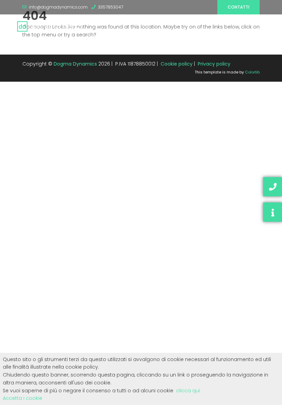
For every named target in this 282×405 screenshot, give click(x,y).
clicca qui (188, 390)
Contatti (238, 7)
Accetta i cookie (22, 398)
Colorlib (252, 72)
